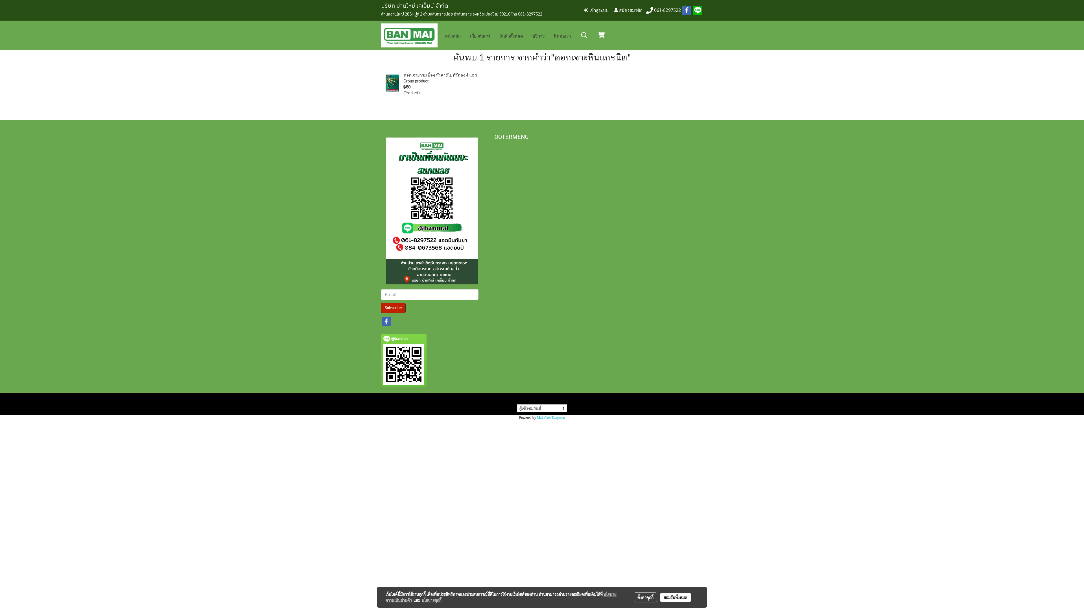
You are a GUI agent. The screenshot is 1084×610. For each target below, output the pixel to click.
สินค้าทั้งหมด (511, 35)
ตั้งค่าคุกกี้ (645, 597)
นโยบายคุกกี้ (432, 600)
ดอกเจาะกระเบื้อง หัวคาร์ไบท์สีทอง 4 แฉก (440, 75)
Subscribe (393, 308)
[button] (584, 35)
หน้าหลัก (453, 35)
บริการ (538, 35)
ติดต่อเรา (562, 35)
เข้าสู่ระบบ (598, 10)
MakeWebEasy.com (551, 418)
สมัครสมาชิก (630, 10)
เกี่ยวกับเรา (480, 35)
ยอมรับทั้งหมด (675, 597)
